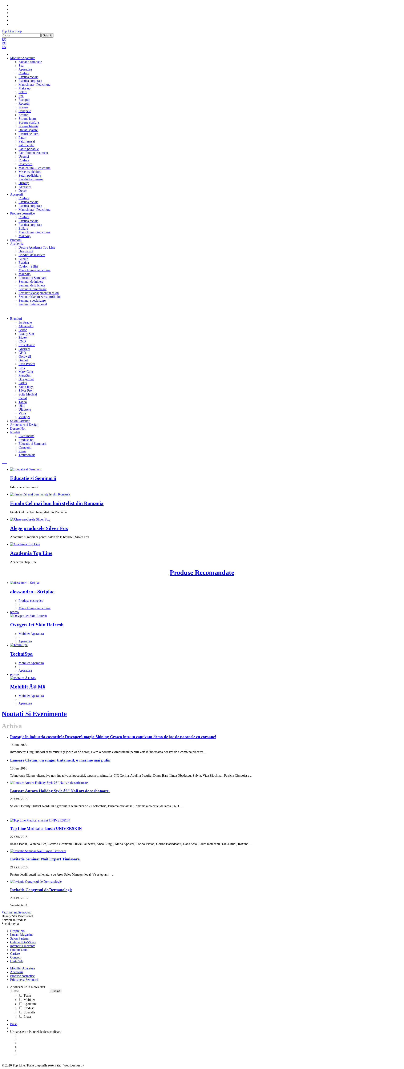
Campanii (25, 447)
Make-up (25, 88)
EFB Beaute (27, 345)
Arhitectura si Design (24, 424)
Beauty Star (26, 333)
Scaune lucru (27, 118)
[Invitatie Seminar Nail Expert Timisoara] (38, 851)
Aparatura (25, 69)
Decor (23, 190)
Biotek (23, 337)
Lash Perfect (27, 364)
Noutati (15, 432)
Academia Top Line (31, 553)
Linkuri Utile (18, 950)
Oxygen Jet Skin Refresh (37, 624)
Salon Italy (26, 387)
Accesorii (25, 187)
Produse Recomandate (202, 572)
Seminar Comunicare (33, 289)
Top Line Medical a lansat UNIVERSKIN (46, 828)
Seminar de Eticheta (32, 285)
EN (4, 47)
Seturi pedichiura (30, 175)
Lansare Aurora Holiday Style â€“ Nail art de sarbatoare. (60, 791)
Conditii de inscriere (32, 255)
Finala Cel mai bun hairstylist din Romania (57, 503)
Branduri (16, 318)
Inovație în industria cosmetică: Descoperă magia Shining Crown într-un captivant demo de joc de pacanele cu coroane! (113, 737)
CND (22, 341)
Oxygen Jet (26, 379)
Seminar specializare (32, 300)
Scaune (23, 107)
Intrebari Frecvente (22, 946)
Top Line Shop (12, 31)
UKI (22, 405)
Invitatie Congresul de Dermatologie (41, 890)
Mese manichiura (30, 171)
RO (4, 39)
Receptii (24, 103)
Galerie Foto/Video (23, 942)
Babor (23, 330)
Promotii (15, 240)
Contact (15, 957)
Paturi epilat (26, 145)
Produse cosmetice (22, 213)
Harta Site (16, 961)
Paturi (22, 137)
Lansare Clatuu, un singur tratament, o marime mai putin (60, 760)
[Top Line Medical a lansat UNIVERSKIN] (40, 820)
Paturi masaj (27, 141)
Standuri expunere (31, 179)
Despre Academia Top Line (37, 247)
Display (24, 183)
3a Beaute (25, 322)
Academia (17, 243)
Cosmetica (25, 164)
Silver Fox (25, 390)
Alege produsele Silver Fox (39, 528)
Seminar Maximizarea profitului (40, 296)
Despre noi (26, 251)
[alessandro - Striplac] (25, 582)
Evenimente (26, 436)
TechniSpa (21, 654)
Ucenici (24, 156)
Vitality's (24, 417)
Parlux (23, 383)
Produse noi (26, 440)
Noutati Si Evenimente (34, 714)
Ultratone (25, 409)
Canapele (25, 111)
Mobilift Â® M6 (27, 687)
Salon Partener (19, 421)
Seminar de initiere (31, 281)
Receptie (24, 99)
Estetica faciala (28, 77)
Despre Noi (17, 428)
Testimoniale (27, 455)
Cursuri (23, 259)
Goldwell (25, 356)
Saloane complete (30, 62)
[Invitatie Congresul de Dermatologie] (36, 881)
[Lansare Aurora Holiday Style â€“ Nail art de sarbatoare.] (49, 782)
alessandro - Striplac (32, 591)
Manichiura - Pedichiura (34, 84)
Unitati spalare (28, 130)
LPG (22, 368)
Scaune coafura (29, 122)
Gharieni (24, 349)
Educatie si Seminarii (33, 278)
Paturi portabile (29, 149)
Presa (22, 451)
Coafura (24, 73)
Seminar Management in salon (39, 293)
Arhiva (12, 726)
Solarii (23, 92)
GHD (22, 352)
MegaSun (25, 375)
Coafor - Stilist (28, 266)
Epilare (23, 228)
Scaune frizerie (28, 126)
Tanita (23, 402)
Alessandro (26, 326)
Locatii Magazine (21, 934)
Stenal (23, 398)
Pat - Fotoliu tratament (33, 152)
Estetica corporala (30, 81)
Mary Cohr (26, 371)
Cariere (15, 953)
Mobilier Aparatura (22, 58)
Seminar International (33, 304)
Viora (22, 413)
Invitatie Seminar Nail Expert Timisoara (45, 859)
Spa (21, 65)
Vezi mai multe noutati (16, 912)
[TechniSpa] (19, 645)
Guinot (23, 360)
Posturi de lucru (29, 134)
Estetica (24, 262)
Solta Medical (28, 394)
